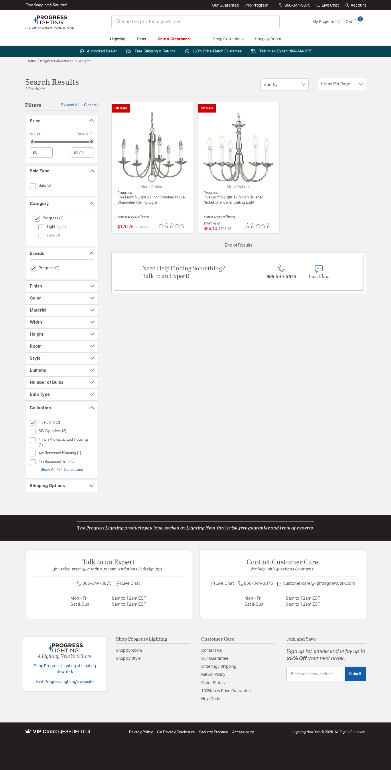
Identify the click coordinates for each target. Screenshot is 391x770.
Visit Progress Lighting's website (65, 682)
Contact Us (211, 651)
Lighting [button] (118, 39)
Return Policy (213, 675)
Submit (355, 674)
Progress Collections (55, 60)
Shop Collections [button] (228, 39)
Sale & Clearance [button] (174, 39)
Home (32, 60)
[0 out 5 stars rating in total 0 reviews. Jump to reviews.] (173, 226)
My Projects (324, 22)
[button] (355, 5)
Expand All (70, 105)
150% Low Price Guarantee (226, 691)
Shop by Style (128, 659)
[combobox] (195, 21)
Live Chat (330, 5)
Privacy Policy (141, 732)
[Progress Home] (49, 21)
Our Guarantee (225, 5)
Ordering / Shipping (218, 667)
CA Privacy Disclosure (176, 732)
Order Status (213, 683)
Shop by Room (129, 651)
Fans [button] (141, 39)
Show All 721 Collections (62, 470)
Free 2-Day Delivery (133, 216)
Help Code (210, 699)
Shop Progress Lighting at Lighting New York (65, 669)
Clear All (91, 105)
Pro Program (256, 5)
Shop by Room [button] (268, 39)
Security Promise (213, 732)
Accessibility (243, 732)
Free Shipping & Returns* (46, 5)
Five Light (82, 60)
